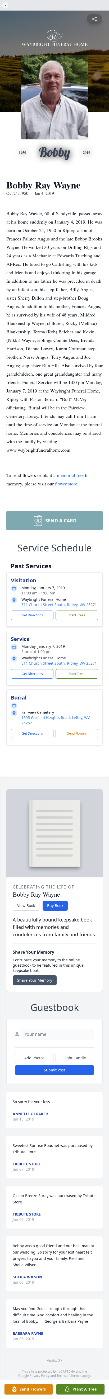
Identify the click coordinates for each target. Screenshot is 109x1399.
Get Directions (32, 615)
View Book (26, 905)
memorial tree (70, 475)
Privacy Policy (39, 1375)
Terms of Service (69, 1375)
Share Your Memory (34, 980)
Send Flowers (77, 733)
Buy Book (55, 905)
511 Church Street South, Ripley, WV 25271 (59, 604)
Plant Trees (77, 615)
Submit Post (54, 1069)
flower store (66, 483)
